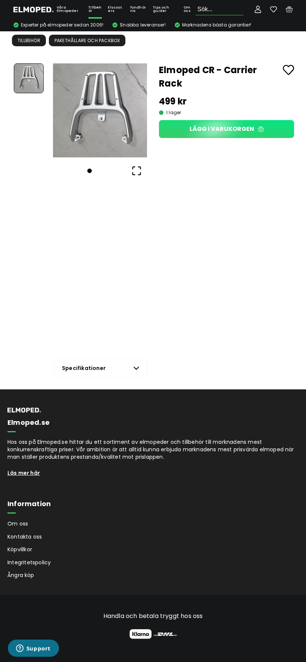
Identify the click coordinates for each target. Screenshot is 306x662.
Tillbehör (95, 9)
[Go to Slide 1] (29, 78)
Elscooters (114, 9)
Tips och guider (161, 9)
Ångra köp (20, 575)
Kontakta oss (24, 536)
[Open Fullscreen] (136, 170)
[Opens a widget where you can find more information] (33, 649)
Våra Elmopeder (67, 9)
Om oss (187, 9)
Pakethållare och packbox (87, 40)
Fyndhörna (138, 9)
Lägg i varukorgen (222, 129)
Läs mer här (23, 473)
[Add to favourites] (288, 70)
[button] (100, 110)
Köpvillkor (19, 549)
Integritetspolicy (29, 562)
